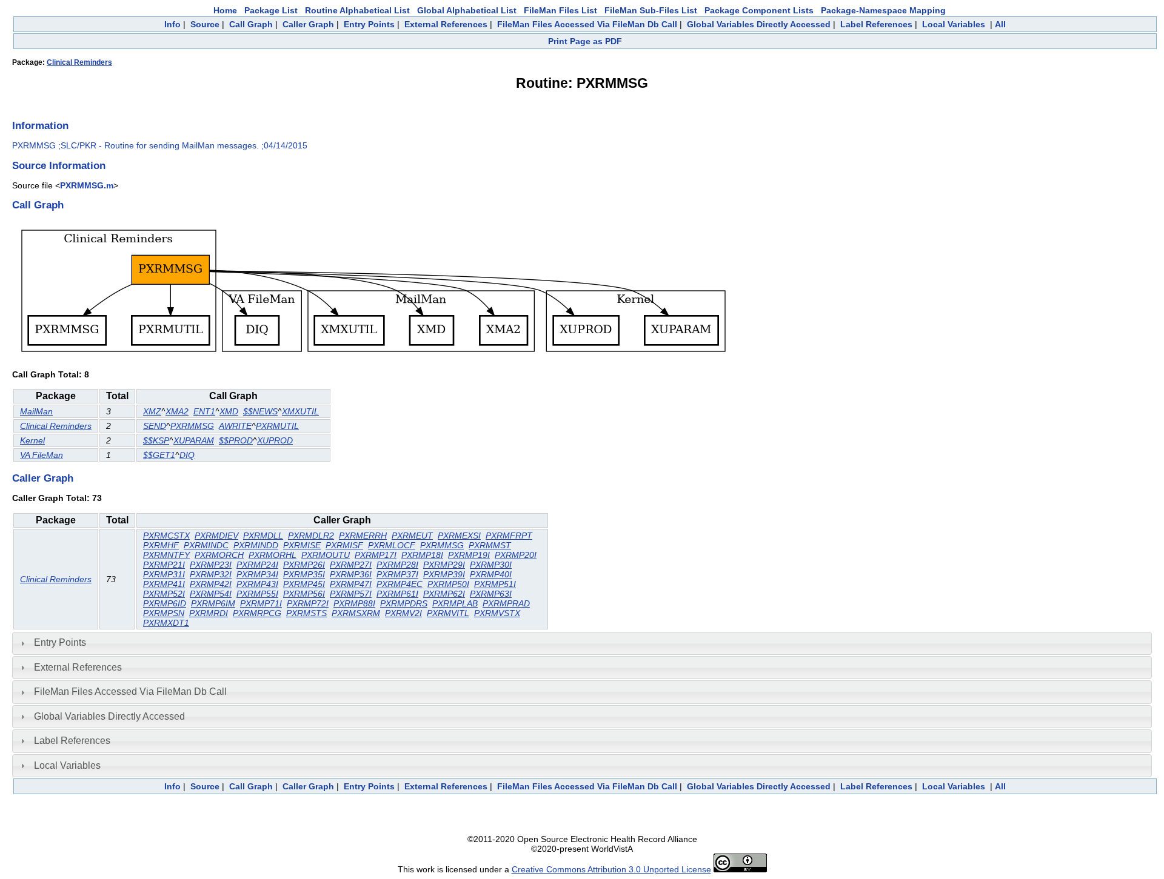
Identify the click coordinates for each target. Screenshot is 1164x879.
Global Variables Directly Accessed (759, 24)
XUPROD (275, 440)
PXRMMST (490, 545)
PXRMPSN (163, 613)
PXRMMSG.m (86, 185)
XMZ (152, 411)
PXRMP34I (257, 574)
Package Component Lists (759, 10)
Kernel (32, 440)
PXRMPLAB (455, 603)
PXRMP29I (444, 564)
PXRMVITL (448, 613)
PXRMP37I (397, 574)
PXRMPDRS (403, 603)
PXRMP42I (211, 584)
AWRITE (235, 426)
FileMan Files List (560, 10)
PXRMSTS (306, 613)
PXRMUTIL (277, 426)
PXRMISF (344, 545)
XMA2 (177, 411)
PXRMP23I (211, 564)
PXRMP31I (164, 574)
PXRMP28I (397, 564)
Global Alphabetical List (467, 10)
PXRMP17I (375, 555)
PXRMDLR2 (311, 535)
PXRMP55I (257, 594)
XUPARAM (193, 440)
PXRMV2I (403, 613)
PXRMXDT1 (166, 623)
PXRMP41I (164, 584)
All (1000, 24)
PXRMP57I (351, 594)
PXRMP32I (211, 574)
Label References (876, 24)
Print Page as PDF (585, 41)
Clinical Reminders (79, 62)
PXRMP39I (444, 574)
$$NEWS (260, 411)
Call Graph (251, 24)
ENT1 (204, 411)
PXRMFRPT (509, 535)
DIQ (187, 455)
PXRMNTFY (166, 555)
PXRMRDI (208, 613)
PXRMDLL (263, 535)
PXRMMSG (192, 426)
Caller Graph (308, 24)
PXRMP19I (469, 555)
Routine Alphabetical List (357, 10)
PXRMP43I (257, 584)
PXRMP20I (516, 555)
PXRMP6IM (213, 603)
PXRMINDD (255, 545)
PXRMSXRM (356, 613)
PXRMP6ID (164, 603)
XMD (228, 411)
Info (172, 24)
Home (225, 10)
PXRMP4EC (399, 584)
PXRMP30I (491, 564)
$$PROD (236, 440)
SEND (154, 426)
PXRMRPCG (257, 613)
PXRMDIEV (216, 535)
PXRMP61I (397, 594)
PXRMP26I (304, 564)
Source (204, 24)
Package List (271, 10)
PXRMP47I (351, 584)
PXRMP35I (304, 574)
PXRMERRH (363, 535)
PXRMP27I (351, 564)
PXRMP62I (444, 594)
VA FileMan (41, 455)
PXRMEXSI (459, 535)
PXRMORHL (272, 555)
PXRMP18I (422, 555)
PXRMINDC (206, 545)
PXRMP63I (491, 594)
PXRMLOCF (391, 545)
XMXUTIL (300, 411)
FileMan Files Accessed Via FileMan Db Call (587, 24)
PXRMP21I (164, 564)
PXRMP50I (448, 584)
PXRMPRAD (506, 603)
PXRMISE (302, 545)
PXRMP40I (491, 574)
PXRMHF (161, 545)
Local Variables (953, 24)
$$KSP (156, 440)
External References (445, 24)
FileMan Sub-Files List (650, 10)
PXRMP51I (495, 584)
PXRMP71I (261, 603)
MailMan (36, 411)
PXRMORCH (219, 555)
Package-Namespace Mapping (883, 10)
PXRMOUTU (325, 555)
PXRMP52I (164, 594)
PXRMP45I (304, 584)
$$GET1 (159, 455)
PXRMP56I (304, 594)
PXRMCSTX (166, 535)
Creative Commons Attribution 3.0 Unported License (611, 869)
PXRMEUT (412, 535)
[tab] (582, 643)
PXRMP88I (354, 603)
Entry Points (369, 24)
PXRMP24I (257, 564)
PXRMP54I (211, 594)
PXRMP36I (351, 574)
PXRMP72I (308, 603)
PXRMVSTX (497, 613)
